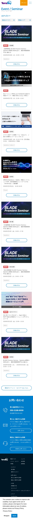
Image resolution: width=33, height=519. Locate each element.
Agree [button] (14, 515)
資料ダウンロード (14, 471)
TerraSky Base (14, 496)
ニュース (23, 458)
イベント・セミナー (14, 461)
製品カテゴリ (6, 20)
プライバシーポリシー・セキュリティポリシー (20, 490)
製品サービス (13, 458)
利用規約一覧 (14, 485)
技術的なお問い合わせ (20, 448)
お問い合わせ (24, 2)
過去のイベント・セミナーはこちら (16, 388)
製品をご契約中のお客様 (16, 480)
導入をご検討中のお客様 (16, 477)
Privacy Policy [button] (7, 511)
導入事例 (13, 469)
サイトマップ (14, 488)
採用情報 (23, 463)
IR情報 (11, 463)
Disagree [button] (6, 515)
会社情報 (23, 461)
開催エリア (21, 20)
